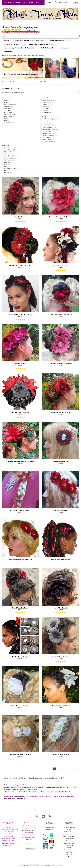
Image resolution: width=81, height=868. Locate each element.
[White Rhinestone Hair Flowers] (20, 733)
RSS (69, 856)
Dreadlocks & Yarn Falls (13, 44)
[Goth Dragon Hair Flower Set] (60, 538)
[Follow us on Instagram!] (43, 816)
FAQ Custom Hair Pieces (60, 40)
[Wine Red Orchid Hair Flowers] (20, 489)
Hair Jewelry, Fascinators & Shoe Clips (19, 48)
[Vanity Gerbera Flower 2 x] (60, 635)
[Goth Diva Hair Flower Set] (20, 391)
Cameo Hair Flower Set (60, 461)
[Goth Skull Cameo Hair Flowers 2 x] (20, 538)
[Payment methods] (45, 835)
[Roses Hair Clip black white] (20, 684)
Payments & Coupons (69, 836)
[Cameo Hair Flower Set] (60, 440)
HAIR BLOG (8, 51)
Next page (76, 769)
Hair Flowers (40, 55)
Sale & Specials (47, 48)
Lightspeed (48, 865)
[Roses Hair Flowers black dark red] (60, 293)
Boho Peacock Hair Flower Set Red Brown (20, 461)
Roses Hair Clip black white (20, 706)
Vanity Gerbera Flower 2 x (60, 657)
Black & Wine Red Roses (20, 608)
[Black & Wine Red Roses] (20, 587)
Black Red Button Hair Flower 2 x (20, 266)
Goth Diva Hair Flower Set (20, 412)
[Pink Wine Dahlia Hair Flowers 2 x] (60, 342)
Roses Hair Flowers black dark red (60, 315)
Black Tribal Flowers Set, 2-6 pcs (20, 657)
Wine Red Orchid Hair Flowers (20, 510)
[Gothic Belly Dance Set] (60, 244)
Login (49, 2)
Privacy (69, 847)
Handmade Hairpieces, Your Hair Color (23, 2)
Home (6, 40)
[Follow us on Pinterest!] (37, 816)
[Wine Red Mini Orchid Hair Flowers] (20, 293)
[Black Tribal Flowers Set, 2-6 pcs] (20, 635)
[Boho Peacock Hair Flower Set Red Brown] (20, 440)
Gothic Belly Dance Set (60, 266)
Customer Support (69, 832)
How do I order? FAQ (69, 834)
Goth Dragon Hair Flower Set (60, 559)
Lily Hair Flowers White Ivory (60, 706)
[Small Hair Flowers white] (60, 733)
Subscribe (30, 848)
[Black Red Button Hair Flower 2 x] (20, 244)
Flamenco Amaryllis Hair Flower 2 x (60, 217)
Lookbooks (64, 48)
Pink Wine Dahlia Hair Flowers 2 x (61, 363)
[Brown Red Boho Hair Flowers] (60, 391)
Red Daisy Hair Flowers (60, 510)
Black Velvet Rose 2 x (61, 608)
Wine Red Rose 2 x (20, 217)
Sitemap (69, 854)
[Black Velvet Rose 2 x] (60, 587)
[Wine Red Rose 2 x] (20, 196)
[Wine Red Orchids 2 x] (20, 342)
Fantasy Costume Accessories (41, 44)
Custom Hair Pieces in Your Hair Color (28, 40)
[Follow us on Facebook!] (31, 816)
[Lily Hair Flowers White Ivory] (60, 684)
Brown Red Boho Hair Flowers (61, 412)
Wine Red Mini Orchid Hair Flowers (20, 315)
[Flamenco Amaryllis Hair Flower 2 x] (60, 196)
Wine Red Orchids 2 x (20, 363)
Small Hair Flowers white (61, 754)
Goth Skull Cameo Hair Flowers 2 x (20, 559)
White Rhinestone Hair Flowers (20, 754)
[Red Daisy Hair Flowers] (60, 489)
